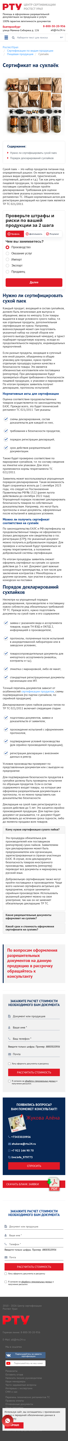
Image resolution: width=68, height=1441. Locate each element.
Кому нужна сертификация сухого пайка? (32, 830)
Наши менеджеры (15, 1381)
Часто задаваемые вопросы (20, 1384)
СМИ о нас (11, 1391)
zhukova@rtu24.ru (24, 1144)
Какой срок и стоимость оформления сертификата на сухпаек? (30, 928)
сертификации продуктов (37, 691)
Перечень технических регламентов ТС (27, 1397)
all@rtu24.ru (58, 30)
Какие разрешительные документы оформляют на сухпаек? (28, 917)
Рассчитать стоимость (34, 1072)
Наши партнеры (14, 1407)
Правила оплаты (14, 1400)
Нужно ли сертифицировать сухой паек (33, 153)
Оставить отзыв (14, 1374)
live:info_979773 (22, 1157)
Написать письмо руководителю (23, 1378)
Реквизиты (11, 1371)
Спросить (34, 1166)
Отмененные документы (19, 1404)
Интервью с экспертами (18, 1388)
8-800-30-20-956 (54, 26)
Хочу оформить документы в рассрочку (30, 1063)
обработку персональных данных (40, 1081)
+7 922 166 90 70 (22, 1151)
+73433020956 (21, 1137)
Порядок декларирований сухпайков (31, 158)
